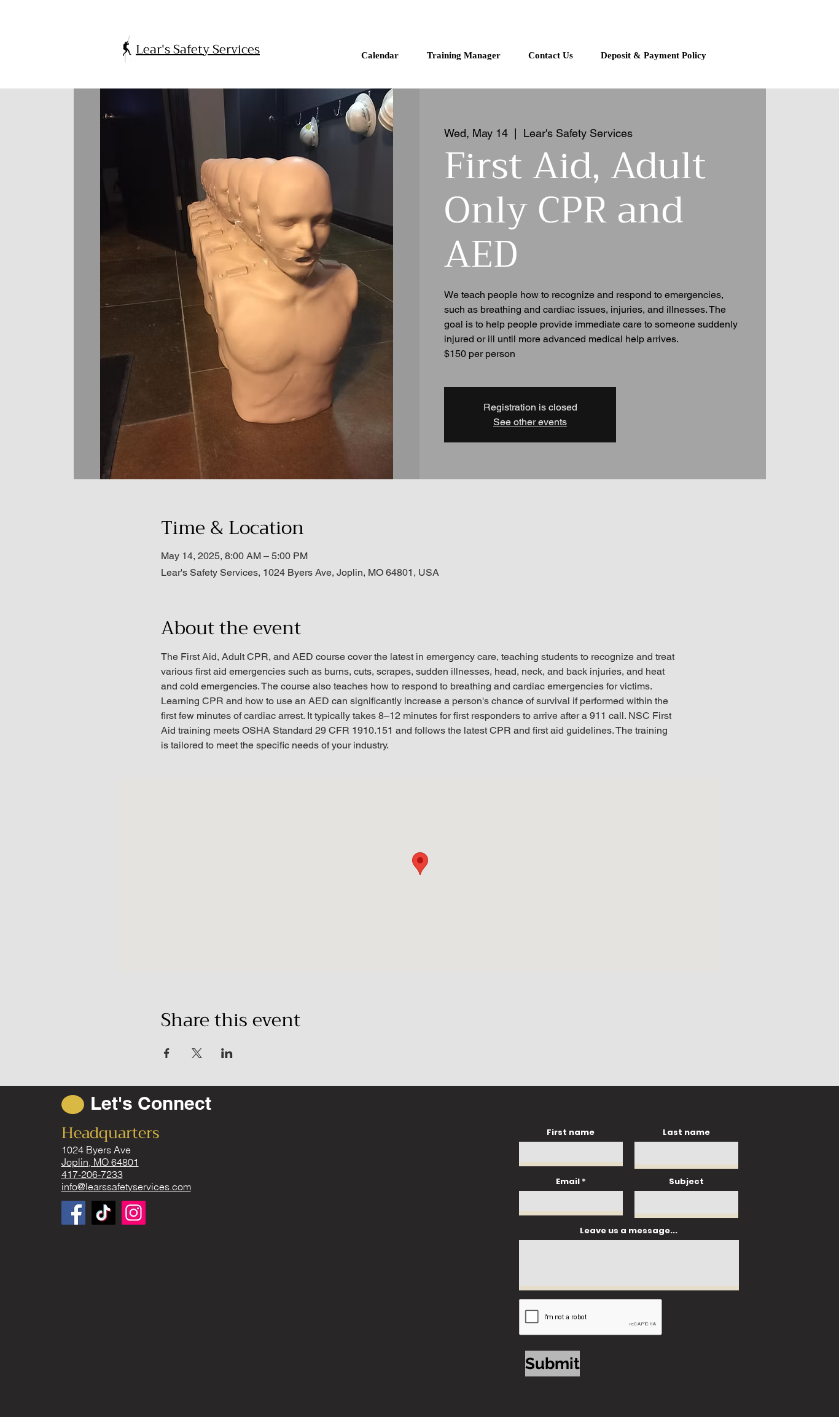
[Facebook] (73, 1213)
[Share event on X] (197, 1053)
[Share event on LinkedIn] (227, 1053)
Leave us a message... (628, 1230)
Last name (686, 1132)
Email (568, 1181)
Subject (686, 1181)
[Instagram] (134, 1213)
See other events (530, 422)
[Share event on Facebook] (167, 1053)
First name (571, 1132)
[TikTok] (103, 1213)
